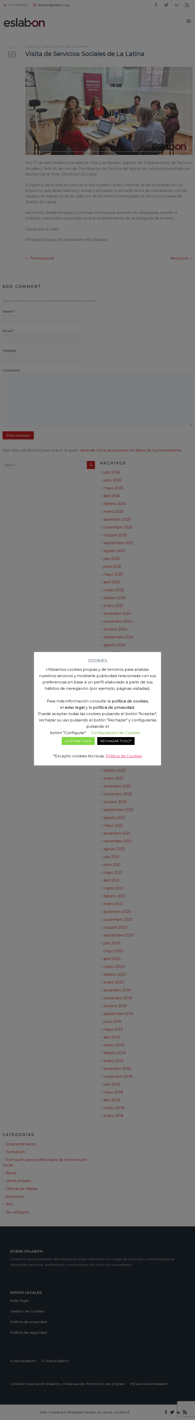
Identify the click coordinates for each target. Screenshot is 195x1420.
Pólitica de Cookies (124, 756)
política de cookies (130, 701)
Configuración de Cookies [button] (115, 732)
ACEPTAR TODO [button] (78, 741)
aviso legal (75, 707)
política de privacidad (113, 707)
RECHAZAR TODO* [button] (116, 741)
